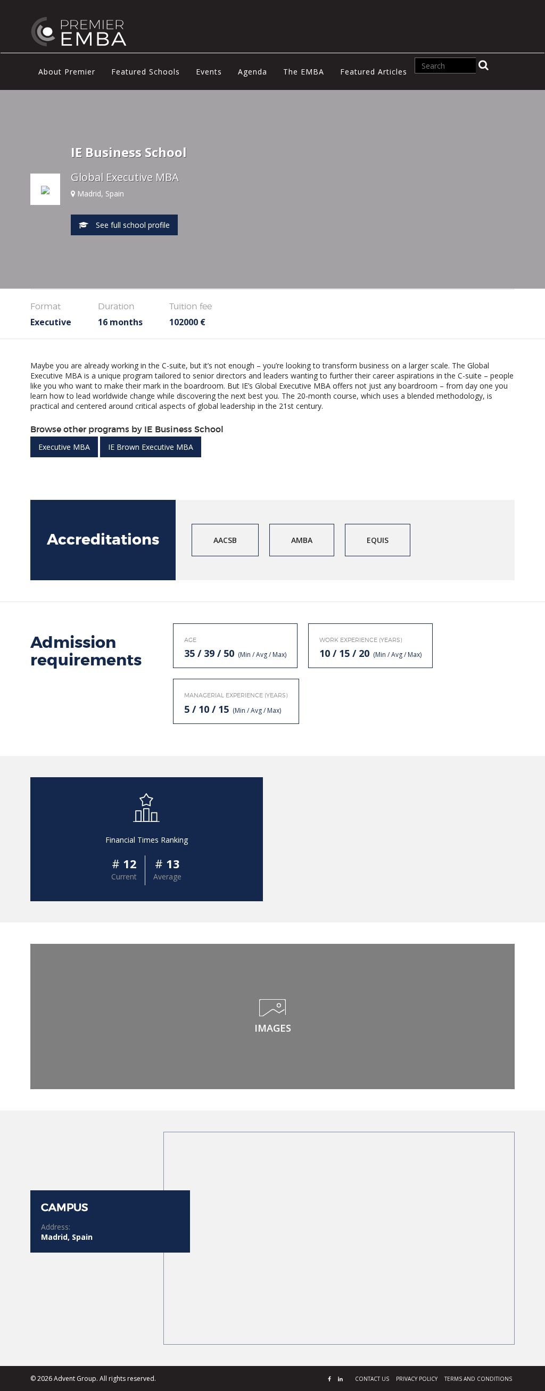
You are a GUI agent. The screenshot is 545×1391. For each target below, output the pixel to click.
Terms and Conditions (478, 1378)
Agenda (252, 72)
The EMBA (303, 72)
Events (209, 72)
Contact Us (372, 1378)
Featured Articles (373, 72)
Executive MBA (64, 447)
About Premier (66, 72)
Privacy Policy (416, 1378)
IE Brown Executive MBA (150, 447)
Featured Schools (145, 72)
